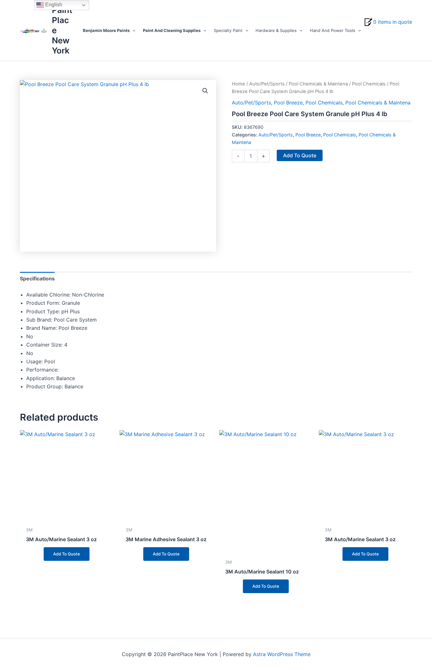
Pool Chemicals (369, 84)
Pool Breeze (288, 102)
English (53, 4)
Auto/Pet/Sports (267, 84)
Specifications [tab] (37, 278)
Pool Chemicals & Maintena (318, 84)
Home (238, 84)
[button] (132, 30)
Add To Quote (299, 155)
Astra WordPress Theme (282, 654)
